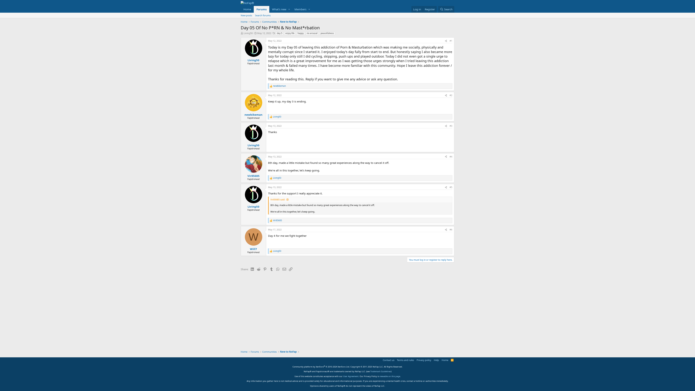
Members (300, 9)
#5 (451, 187)
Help (436, 360)
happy (301, 33)
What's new (279, 9)
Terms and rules (405, 360)
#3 (451, 125)
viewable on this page (390, 376)
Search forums (263, 15)
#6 (451, 229)
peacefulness (327, 33)
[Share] (446, 41)
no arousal (312, 33)
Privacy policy (424, 360)
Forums (261, 9)
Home (247, 9)
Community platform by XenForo (321, 366)
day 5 (279, 33)
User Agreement (351, 376)
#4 (451, 156)
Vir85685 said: (277, 199)
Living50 (248, 33)
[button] (289, 9)
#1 (451, 40)
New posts (246, 15)
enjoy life (289, 33)
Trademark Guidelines (380, 371)
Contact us (388, 360)
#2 (451, 95)
